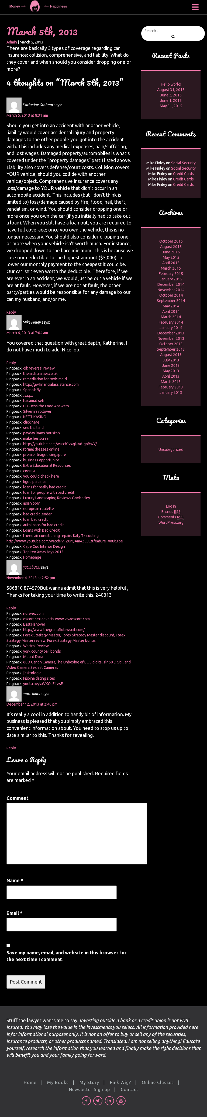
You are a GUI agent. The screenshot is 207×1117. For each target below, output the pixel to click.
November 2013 (171, 338)
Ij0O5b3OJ (31, 567)
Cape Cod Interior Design (44, 546)
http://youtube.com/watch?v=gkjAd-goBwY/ (60, 444)
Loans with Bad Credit (41, 530)
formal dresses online (41, 449)
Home (30, 1082)
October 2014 (171, 295)
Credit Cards (183, 174)
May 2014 (171, 306)
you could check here (41, 476)
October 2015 (171, 241)
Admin (11, 42)
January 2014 (171, 328)
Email (14, 913)
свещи (29, 471)
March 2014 (171, 317)
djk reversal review (39, 368)
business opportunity (41, 460)
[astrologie (32, 673)
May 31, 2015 (171, 106)
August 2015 (171, 246)
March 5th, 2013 (42, 31)
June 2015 (171, 252)
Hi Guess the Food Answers (46, 406)
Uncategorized (170, 449)
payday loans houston (41, 433)
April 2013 (171, 376)
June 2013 (171, 365)
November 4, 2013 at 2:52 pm (30, 578)
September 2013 (171, 349)
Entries (171, 511)
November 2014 (171, 290)
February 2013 (171, 387)
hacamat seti (33, 400)
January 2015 (171, 279)
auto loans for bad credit (43, 525)
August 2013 (171, 355)
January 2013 (171, 392)
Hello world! (171, 84)
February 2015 (171, 273)
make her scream (37, 438)
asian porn (31, 503)
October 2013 (171, 344)
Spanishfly (32, 390)
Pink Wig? (120, 1082)
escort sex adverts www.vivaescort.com (56, 619)
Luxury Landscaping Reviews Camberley (56, 498)
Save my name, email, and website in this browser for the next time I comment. (66, 956)
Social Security (183, 163)
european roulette (38, 508)
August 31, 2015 (171, 90)
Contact (129, 1089)
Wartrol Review (36, 646)
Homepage (32, 557)
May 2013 (171, 371)
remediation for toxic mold (45, 379)
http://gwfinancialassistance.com (51, 384)
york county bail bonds (42, 651)
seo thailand (33, 427)
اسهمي (28, 395)
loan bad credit (35, 519)
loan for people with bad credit (48, 492)
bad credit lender (37, 514)
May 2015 (171, 257)
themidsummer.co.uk (40, 373)
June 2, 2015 (171, 95)
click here (31, 422)
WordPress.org (171, 522)
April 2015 (171, 263)
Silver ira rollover (37, 411)
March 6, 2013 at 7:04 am (27, 333)
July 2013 (171, 360)
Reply (11, 312)
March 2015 (171, 268)
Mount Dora (33, 657)
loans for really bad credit (44, 487)
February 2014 (171, 322)
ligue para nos (35, 481)
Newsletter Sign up (89, 1089)
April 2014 (171, 311)
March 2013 (171, 382)
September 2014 (171, 300)
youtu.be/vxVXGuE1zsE (43, 684)
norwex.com (33, 613)
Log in (171, 506)
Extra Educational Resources (47, 465)
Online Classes (158, 1082)
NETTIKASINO (34, 417)
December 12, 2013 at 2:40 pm (31, 704)
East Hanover (34, 624)
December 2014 (170, 284)
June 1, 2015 (171, 100)
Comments (171, 517)
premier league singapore (44, 454)
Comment (17, 798)
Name (14, 880)
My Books (58, 1082)
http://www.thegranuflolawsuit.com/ (54, 630)
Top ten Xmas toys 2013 (43, 552)
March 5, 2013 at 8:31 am (27, 115)
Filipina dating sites (39, 678)
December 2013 (170, 333)
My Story (89, 1082)
